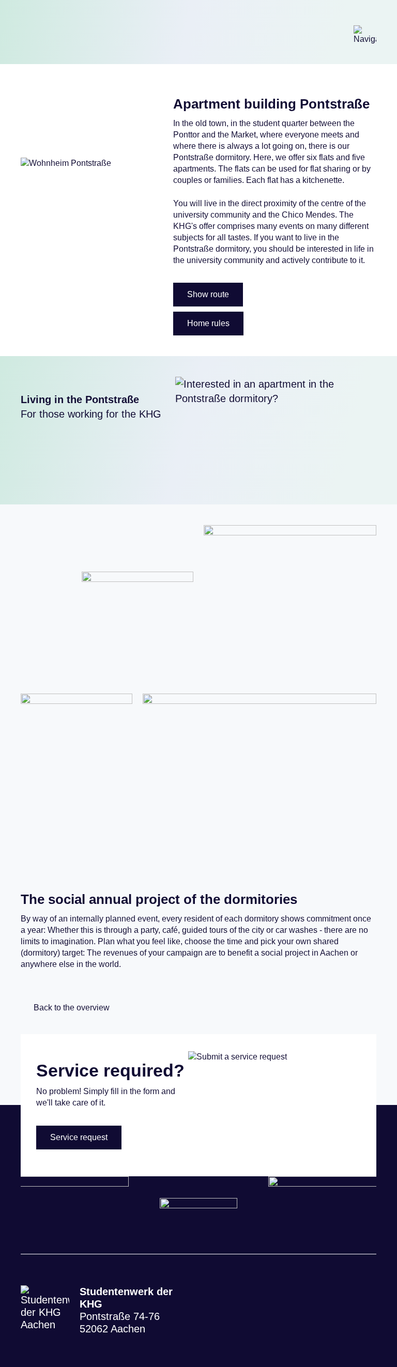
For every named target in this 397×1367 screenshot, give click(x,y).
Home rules (208, 323)
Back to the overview (72, 1007)
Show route (208, 294)
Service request (79, 1137)
